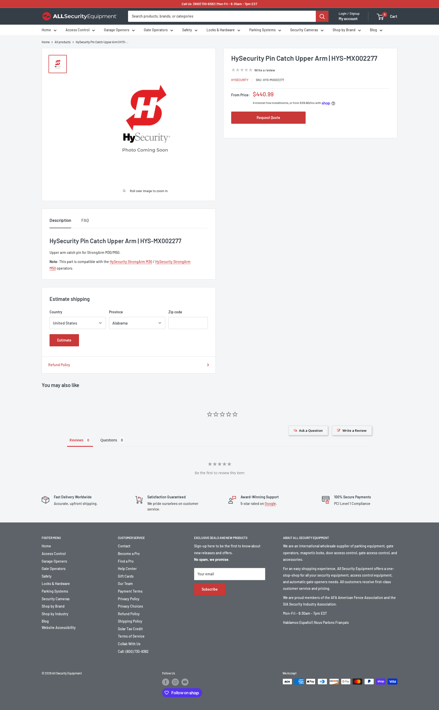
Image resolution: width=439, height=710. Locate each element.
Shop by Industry (55, 614)
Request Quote (268, 117)
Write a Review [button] (354, 430)
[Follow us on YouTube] (185, 682)
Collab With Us (129, 644)
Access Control (77, 30)
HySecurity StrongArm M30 (131, 261)
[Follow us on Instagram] (175, 682)
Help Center (127, 568)
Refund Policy (59, 365)
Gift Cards (126, 576)
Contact (124, 546)
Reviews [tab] (76, 440)
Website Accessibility (59, 627)
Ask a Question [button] (311, 430)
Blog (373, 30)
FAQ (85, 220)
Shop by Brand (344, 30)
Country (56, 312)
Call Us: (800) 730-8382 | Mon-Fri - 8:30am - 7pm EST (220, 4)
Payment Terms (130, 591)
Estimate (64, 340)
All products (63, 42)
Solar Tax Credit (130, 629)
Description (60, 220)
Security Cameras (304, 30)
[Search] (322, 16)
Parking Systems (262, 30)
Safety (187, 30)
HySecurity (239, 80)
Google (270, 503)
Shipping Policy (130, 621)
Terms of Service (131, 636)
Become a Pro (129, 553)
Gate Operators (156, 30)
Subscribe (210, 589)
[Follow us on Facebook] (165, 682)
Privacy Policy (128, 599)
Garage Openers (116, 30)
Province (116, 312)
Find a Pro (126, 561)
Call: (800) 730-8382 (133, 651)
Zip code (175, 312)
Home (46, 30)
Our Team (125, 583)
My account (348, 19)
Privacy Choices (130, 606)
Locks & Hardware (221, 30)
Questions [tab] (108, 440)
